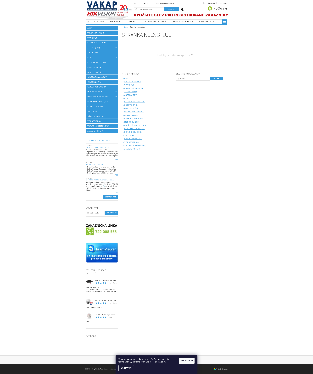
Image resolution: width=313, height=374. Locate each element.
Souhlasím (187, 361)
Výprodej (92, 38)
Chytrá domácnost (97, 77)
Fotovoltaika (94, 67)
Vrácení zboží (206, 22)
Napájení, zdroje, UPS (98, 97)
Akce (89, 28)
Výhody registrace (183, 22)
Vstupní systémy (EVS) (98, 126)
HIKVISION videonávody (95, 165)
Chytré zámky (94, 82)
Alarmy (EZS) (93, 48)
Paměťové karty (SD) (97, 102)
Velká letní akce (95, 33)
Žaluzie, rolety (95, 131)
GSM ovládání (94, 72)
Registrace (222, 3)
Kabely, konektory (96, 87)
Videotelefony (94, 121)
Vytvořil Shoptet (221, 369)
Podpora (134, 22)
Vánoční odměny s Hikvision (97, 147)
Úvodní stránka (88, 22)
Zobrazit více (110, 197)
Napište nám (116, 22)
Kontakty (99, 22)
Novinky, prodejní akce (98, 140)
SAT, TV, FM (92, 111)
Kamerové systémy (96, 43)
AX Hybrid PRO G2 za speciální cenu (100, 180)
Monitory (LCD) (94, 92)
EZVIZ (90, 57)
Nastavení (126, 368)
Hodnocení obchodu (156, 22)
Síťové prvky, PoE (96, 116)
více (116, 160)
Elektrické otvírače (97, 62)
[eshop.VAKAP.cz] (109, 11)
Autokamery (93, 53)
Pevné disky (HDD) (96, 106)
